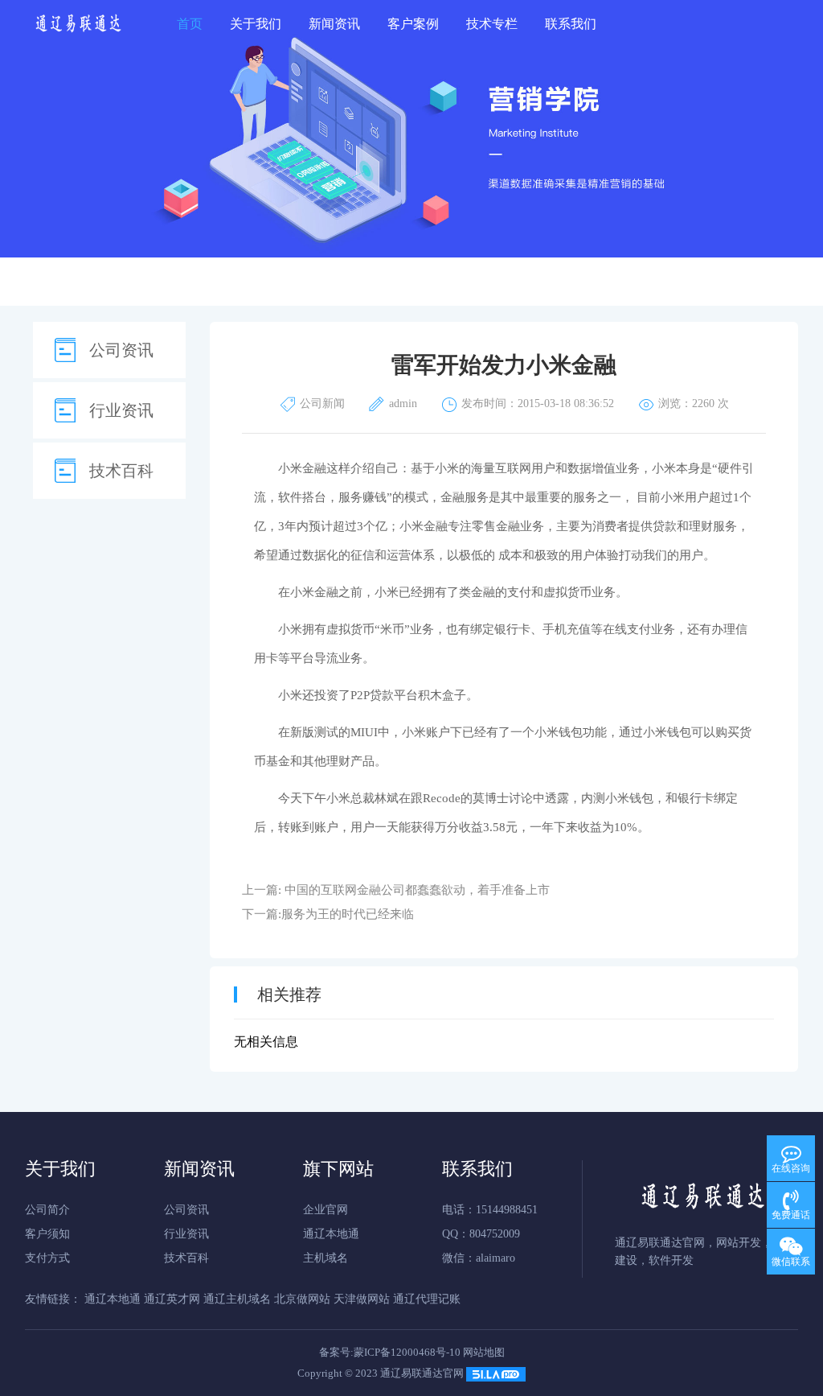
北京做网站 (302, 1299)
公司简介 (47, 1210)
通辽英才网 (172, 1299)
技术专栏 (492, 24)
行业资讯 (121, 410)
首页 (190, 24)
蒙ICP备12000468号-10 (407, 1352)
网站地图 (484, 1352)
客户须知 (47, 1234)
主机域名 (325, 1258)
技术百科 (121, 471)
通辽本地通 (331, 1234)
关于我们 (255, 24)
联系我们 (570, 24)
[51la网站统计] (496, 1373)
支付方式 (47, 1258)
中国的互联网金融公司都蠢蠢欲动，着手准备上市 (417, 889)
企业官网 (325, 1210)
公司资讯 (121, 350)
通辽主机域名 (237, 1299)
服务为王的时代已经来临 (347, 914)
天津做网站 (362, 1299)
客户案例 (413, 24)
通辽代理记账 (427, 1299)
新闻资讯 (334, 24)
